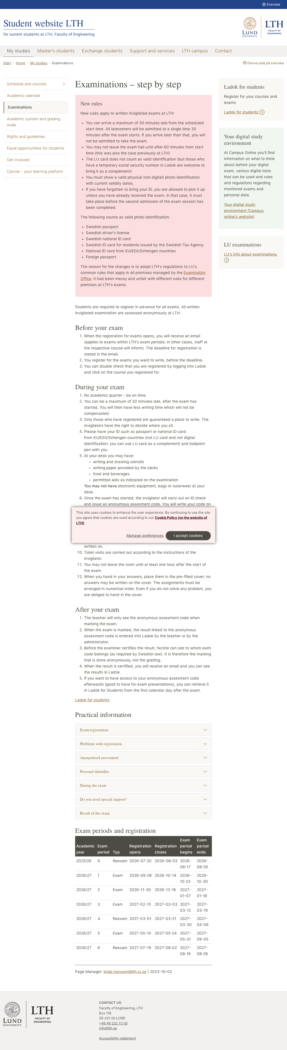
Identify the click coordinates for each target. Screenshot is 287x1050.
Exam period (103, 849)
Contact (223, 50)
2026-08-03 (166, 861)
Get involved (18, 160)
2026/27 (83, 875)
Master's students (56, 50)
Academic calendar (23, 95)
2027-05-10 (140, 933)
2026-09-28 (140, 875)
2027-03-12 (185, 907)
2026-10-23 (185, 878)
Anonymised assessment (99, 757)
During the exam (93, 785)
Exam (118, 875)
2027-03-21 (165, 918)
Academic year (85, 849)
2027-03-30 (186, 921)
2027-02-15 (140, 904)
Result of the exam (94, 813)
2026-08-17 (185, 864)
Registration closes (166, 849)
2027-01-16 (202, 892)
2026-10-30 (202, 878)
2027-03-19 (202, 907)
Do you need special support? (103, 799)
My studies (18, 50)
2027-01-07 (185, 892)
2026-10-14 (165, 875)
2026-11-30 (140, 889)
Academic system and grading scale (33, 122)
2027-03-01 (140, 918)
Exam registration (94, 729)
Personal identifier (94, 771)
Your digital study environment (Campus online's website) (244, 210)
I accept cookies (188, 535)
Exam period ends (203, 846)
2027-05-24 (166, 933)
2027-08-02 (166, 947)
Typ (116, 852)
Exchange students (102, 50)
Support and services (152, 50)
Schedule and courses (26, 84)
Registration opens (140, 849)
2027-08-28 (202, 950)
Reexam (120, 861)
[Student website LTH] (263, 27)
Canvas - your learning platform (35, 171)
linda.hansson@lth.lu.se (125, 971)
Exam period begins (186, 846)
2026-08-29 (202, 864)
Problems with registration (101, 743)
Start (7, 63)
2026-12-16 (165, 889)
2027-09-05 (202, 936)
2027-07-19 (140, 947)
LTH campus (195, 50)
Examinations (20, 107)
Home (20, 63)
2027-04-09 (203, 921)
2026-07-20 (140, 861)
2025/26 (83, 861)
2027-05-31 (185, 936)
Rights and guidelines (26, 136)
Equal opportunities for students (35, 148)
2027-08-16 (185, 950)
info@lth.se (108, 1028)
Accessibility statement (117, 1038)
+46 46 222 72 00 (113, 1023)
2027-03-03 (166, 904)
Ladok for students (92, 700)
